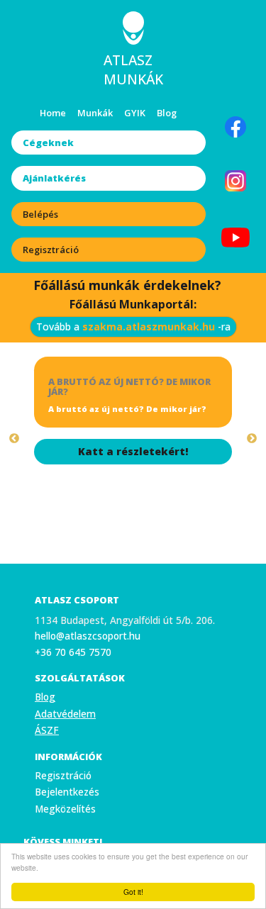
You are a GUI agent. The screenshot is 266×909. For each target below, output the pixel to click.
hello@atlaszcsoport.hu (87, 635)
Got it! (133, 891)
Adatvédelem (65, 713)
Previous (14, 439)
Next (251, 439)
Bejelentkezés (67, 791)
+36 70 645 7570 (73, 652)
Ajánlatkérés (54, 178)
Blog (167, 112)
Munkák (95, 112)
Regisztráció (51, 249)
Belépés (40, 214)
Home (53, 112)
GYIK (134, 112)
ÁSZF (47, 730)
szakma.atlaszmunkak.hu (148, 326)
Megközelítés (65, 808)
